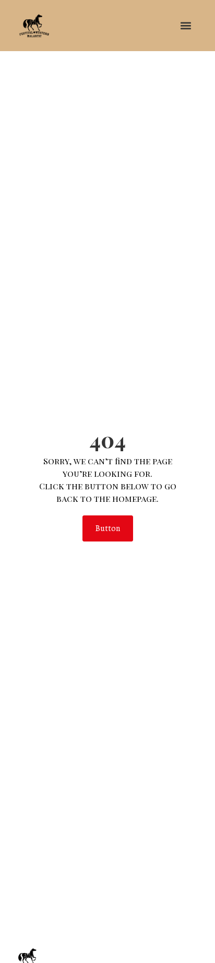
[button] (185, 25)
